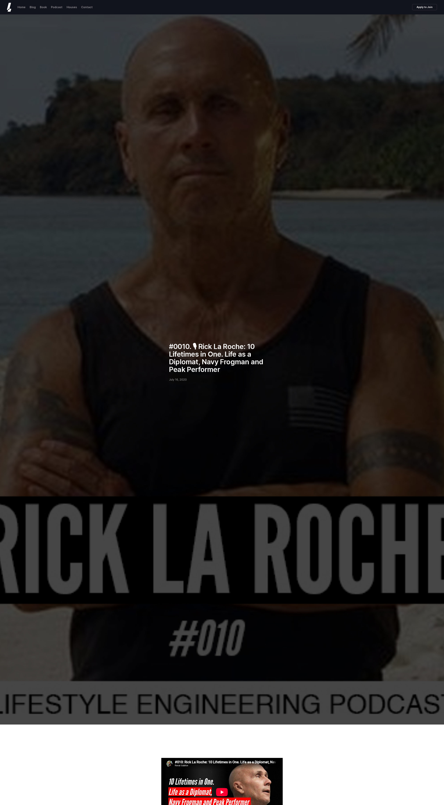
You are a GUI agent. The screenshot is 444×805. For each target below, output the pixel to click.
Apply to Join (425, 7)
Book (43, 7)
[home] (9, 7)
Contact (87, 7)
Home (21, 7)
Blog (33, 7)
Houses (72, 7)
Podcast (56, 7)
